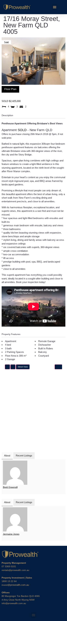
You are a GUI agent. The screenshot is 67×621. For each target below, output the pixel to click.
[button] (54, 7)
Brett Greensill (10, 487)
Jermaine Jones (11, 534)
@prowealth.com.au (15, 584)
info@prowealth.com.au (14, 603)
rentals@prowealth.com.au (15, 570)
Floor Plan (10, 89)
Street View (23, 367)
